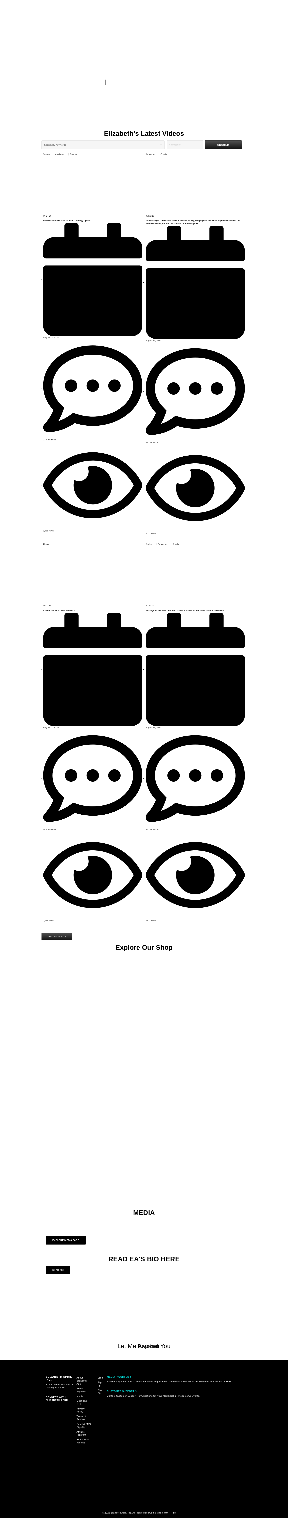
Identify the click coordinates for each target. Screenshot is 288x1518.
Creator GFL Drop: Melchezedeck (59, 610)
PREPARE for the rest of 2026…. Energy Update (66, 221)
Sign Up (100, 1384)
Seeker (46, 154)
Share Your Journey (82, 1441)
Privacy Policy (80, 1410)
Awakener (60, 154)
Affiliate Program (81, 1433)
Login (101, 1377)
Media (79, 1396)
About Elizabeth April (81, 1380)
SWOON (181, 1512)
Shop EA (100, 1391)
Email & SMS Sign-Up (83, 1425)
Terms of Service (81, 1418)
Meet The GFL (81, 1402)
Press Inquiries (81, 1390)
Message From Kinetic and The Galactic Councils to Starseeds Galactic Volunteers (185, 610)
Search (223, 144)
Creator (73, 154)
